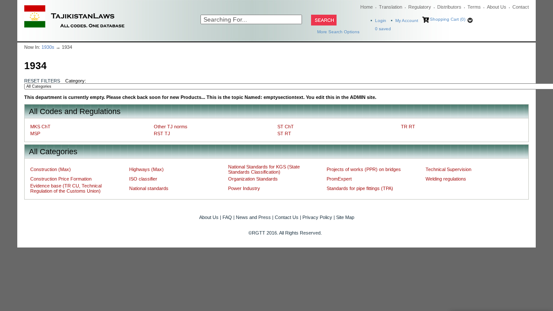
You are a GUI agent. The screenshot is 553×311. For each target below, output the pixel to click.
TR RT (408, 126)
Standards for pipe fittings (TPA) (360, 188)
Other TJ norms (171, 126)
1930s (47, 47)
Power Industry (244, 188)
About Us (496, 7)
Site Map (345, 217)
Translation (390, 7)
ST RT (284, 133)
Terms (474, 7)
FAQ (227, 217)
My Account (406, 20)
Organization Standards (253, 178)
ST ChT (285, 126)
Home (366, 7)
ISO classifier (143, 178)
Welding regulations (446, 178)
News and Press (253, 217)
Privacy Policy (317, 217)
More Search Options (338, 31)
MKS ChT (40, 126)
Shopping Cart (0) (447, 19)
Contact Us (287, 217)
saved (383, 28)
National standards (148, 188)
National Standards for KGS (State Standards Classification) (264, 169)
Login (380, 20)
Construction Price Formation (61, 178)
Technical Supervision (448, 169)
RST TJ (162, 133)
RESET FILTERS (42, 80)
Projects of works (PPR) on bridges (364, 169)
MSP (35, 133)
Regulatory (419, 7)
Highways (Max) (146, 169)
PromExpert (339, 178)
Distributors (449, 7)
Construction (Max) (50, 169)
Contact (520, 7)
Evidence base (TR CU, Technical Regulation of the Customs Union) (66, 188)
